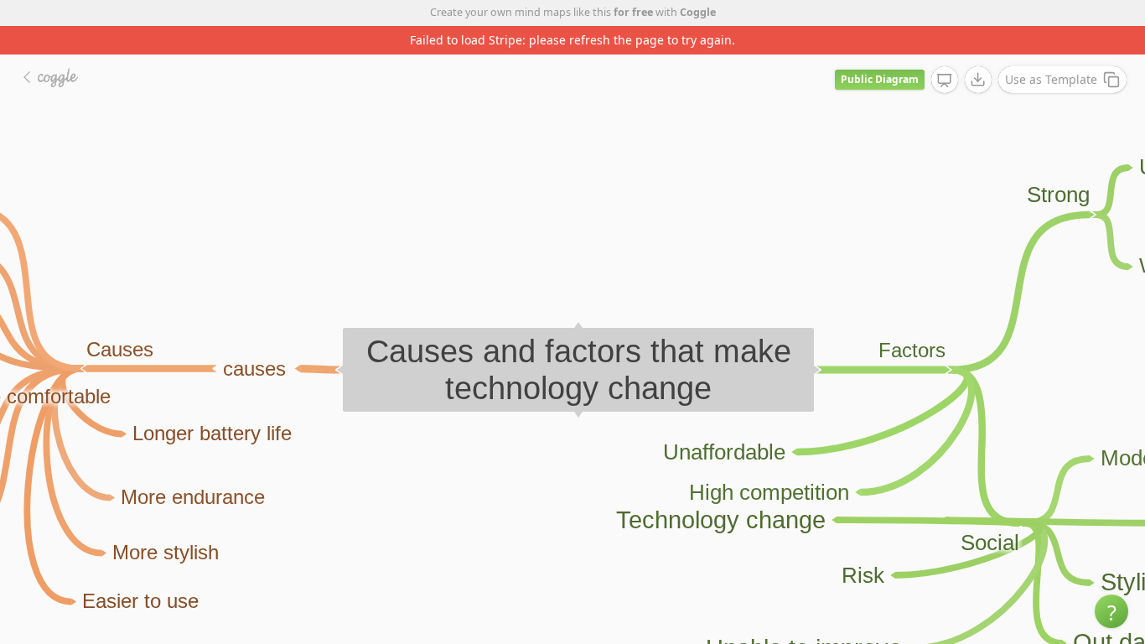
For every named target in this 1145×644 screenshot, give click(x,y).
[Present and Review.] (944, 80)
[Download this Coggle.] (978, 79)
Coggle (698, 12)
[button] (1111, 611)
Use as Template (1051, 79)
